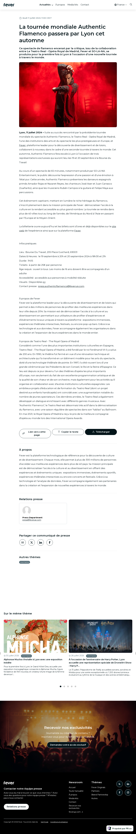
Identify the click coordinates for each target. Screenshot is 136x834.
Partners (24, 562)
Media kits (72, 4)
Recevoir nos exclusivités (75, 807)
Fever (22, 145)
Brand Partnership (99, 795)
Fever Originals (98, 787)
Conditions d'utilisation (59, 822)
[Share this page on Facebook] (49, 542)
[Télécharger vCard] (62, 507)
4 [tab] (72, 686)
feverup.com (75, 812)
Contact (85, 4)
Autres (94, 798)
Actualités (45, 4)
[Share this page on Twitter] (31, 542)
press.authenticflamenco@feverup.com (61, 286)
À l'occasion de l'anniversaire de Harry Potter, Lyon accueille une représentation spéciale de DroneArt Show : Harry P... (100, 662)
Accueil (72, 787)
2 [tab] (64, 686)
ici (44, 282)
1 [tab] (60, 686)
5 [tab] (75, 686)
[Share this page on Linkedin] (40, 542)
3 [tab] (68, 686)
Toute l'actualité (76, 791)
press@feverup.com (31, 520)
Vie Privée (44, 822)
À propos (60, 4)
